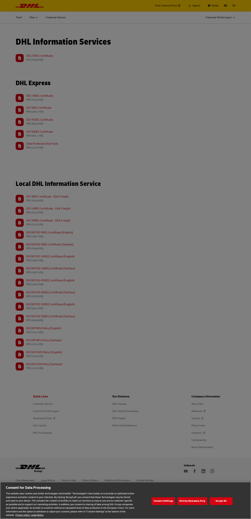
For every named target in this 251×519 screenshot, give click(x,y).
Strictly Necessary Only (192, 500)
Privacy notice (22, 515)
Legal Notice (37, 515)
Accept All (221, 500)
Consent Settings (163, 500)
